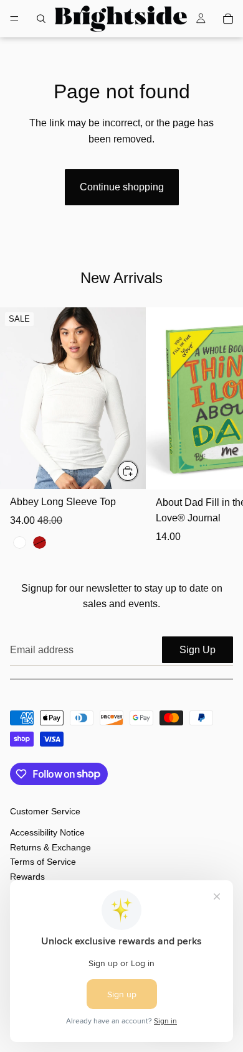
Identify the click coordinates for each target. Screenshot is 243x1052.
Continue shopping (122, 187)
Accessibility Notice (47, 833)
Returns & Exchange (50, 847)
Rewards (27, 877)
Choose (138, 470)
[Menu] (14, 18)
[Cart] (228, 18)
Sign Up (197, 650)
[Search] (41, 18)
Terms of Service (43, 862)
